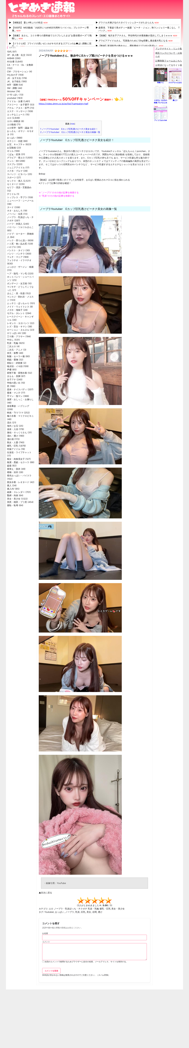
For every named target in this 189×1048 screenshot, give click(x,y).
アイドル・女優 (15, 101)
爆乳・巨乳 (12, 445)
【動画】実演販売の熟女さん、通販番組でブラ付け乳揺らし (128, 45)
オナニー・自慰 (15, 141)
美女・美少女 (13, 498)
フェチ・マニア (15, 257)
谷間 (94, 912)
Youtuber (49, 912)
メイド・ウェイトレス (18, 306)
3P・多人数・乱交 (16, 55)
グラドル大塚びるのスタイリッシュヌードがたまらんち (126, 22)
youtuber (11, 98)
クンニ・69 (13, 161)
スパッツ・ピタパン (17, 174)
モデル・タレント (16, 313)
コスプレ (11, 164)
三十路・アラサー (16, 336)
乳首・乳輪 (12, 343)
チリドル (11, 194)
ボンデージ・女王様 (17, 283)
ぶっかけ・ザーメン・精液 (20, 266)
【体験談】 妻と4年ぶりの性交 (27, 22)
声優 (9, 369)
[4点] (101, 900)
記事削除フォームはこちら (168, 60)
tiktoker (11, 91)
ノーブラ (69, 912)
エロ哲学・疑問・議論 (18, 127)
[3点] (94, 900)
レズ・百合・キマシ (17, 326)
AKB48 (10, 58)
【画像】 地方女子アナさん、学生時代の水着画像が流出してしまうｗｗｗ (135, 35)
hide (72, 124)
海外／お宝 (12, 425)
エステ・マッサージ (17, 111)
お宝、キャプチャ (16, 144)
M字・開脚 (12, 84)
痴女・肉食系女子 (16, 459)
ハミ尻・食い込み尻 (17, 243)
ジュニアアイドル (16, 167)
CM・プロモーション (17, 71)
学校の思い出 (13, 382)
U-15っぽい (13, 94)
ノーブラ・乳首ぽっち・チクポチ (70, 908)
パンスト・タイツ (16, 250)
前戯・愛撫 (12, 359)
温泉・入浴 (12, 429)
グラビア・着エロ (16, 157)
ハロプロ (11, 247)
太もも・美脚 (13, 376)
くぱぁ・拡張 (13, 154)
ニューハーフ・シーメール (20, 200)
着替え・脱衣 (13, 468)
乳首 (77, 912)
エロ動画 (11, 124)
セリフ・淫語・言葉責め (19, 187)
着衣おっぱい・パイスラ (19, 475)
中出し (10, 339)
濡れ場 (10, 439)
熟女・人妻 (12, 442)
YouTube (61, 883)
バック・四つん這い (17, 240)
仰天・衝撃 (12, 353)
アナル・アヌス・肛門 (18, 108)
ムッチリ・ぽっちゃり (18, 303)
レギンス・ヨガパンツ (18, 323)
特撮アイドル (13, 449)
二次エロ (11, 346)
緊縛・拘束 (12, 495)
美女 (89, 912)
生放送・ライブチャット (19, 452)
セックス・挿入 (15, 180)
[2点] (87, 900)
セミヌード (12, 184)
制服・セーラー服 (16, 356)
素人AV (10, 488)
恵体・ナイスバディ (17, 389)
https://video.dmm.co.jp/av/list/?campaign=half (63, 103)
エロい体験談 (13, 121)
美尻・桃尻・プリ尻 (17, 502)
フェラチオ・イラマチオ (19, 260)
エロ (9, 117)
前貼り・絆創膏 (15, 363)
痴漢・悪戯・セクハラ (18, 462)
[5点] (108, 900)
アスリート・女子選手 (18, 104)
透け (100, 912)
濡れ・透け (12, 435)
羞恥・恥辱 (12, 505)
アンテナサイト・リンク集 (168, 48)
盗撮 (9, 465)
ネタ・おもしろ (15, 210)
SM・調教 (12, 88)
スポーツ (11, 177)
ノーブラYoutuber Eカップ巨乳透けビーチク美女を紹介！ (69, 129)
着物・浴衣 (12, 472)
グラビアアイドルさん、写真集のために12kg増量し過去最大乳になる (133, 40)
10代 (9, 51)
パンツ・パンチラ (16, 253)
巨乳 (83, 912)
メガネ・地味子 (15, 310)
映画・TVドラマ (15, 412)
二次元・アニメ (15, 349)
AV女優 (10, 61)
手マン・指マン (15, 396)
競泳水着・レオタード (18, 482)
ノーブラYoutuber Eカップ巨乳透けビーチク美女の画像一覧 (70, 132)
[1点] (80, 900)
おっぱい (11, 137)
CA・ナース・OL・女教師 (20, 64)
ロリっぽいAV (14, 333)
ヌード (10, 207)
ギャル (10, 151)
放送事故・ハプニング (18, 406)
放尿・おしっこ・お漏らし (20, 399)
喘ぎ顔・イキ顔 (15, 366)
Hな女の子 (12, 74)
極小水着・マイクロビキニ (20, 416)
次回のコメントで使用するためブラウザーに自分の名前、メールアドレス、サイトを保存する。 (86, 961)
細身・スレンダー (16, 492)
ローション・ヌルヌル (18, 329)
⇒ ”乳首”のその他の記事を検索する (56, 195)
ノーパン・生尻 (15, 213)
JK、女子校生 (14, 81)
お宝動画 (11, 147)
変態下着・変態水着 (17, 372)
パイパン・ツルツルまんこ (20, 227)
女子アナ (11, 379)
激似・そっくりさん (17, 432)
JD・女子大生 (14, 78)
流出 (9, 422)
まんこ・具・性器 (16, 293)
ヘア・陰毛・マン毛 (17, 273)
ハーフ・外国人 (15, 223)
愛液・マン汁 (13, 392)
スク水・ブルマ (15, 170)
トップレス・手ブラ (17, 197)
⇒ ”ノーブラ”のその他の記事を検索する (59, 192)
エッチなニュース (16, 114)
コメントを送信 (51, 970)
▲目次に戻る (45, 892)
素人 (9, 485)
